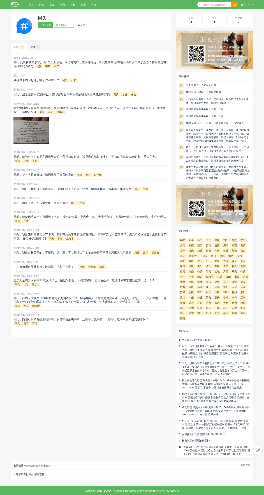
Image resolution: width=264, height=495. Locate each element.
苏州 (239, 255)
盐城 (217, 271)
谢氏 (191, 282)
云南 (243, 266)
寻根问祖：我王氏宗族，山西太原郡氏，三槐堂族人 (215, 123)
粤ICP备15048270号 (167, 490)
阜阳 (234, 313)
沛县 (199, 297)
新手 (191, 240)
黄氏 (208, 245)
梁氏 (191, 287)
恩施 (243, 302)
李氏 (243, 240)
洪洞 (225, 261)
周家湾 (36, 305)
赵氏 (204, 255)
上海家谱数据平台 (23, 474)
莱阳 (208, 282)
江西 (234, 245)
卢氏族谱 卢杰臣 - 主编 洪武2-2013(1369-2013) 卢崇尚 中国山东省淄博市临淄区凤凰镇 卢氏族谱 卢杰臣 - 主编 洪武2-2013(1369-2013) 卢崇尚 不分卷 (216, 410)
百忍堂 (210, 276)
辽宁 (243, 297)
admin (16, 57)
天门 (182, 297)
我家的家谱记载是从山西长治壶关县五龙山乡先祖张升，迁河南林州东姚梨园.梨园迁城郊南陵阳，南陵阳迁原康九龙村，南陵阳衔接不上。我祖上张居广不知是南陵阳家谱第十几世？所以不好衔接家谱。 (217, 172)
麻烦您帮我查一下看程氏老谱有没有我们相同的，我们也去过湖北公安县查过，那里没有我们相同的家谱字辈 (217, 158)
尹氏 (208, 297)
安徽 (182, 292)
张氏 (217, 240)
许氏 (199, 261)
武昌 (191, 302)
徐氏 (182, 271)
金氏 (225, 282)
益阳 (225, 287)
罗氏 (225, 271)
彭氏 (217, 266)
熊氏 (243, 292)
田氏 (217, 292)
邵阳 (228, 276)
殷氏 (217, 297)
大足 (26, 284)
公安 (217, 313)
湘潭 (234, 282)
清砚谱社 (39, 474)
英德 (191, 308)
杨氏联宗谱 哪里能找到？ (196, 440)
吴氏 (182, 245)
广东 (182, 287)
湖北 (182, 261)
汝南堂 (92, 266)
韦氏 (236, 276)
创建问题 (63, 24)
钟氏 (243, 271)
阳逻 (182, 318)
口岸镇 (98, 174)
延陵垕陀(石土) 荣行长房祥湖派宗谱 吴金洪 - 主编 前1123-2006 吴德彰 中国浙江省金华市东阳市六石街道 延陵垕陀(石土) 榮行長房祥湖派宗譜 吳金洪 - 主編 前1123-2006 (216, 450)
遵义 (26, 305)
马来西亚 (194, 255)
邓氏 (219, 276)
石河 (34, 323)
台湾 (225, 297)
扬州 (234, 292)
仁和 (73, 80)
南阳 (217, 287)
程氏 (234, 266)
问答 (41, 4)
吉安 (191, 276)
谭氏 (191, 250)
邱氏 (208, 308)
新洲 (243, 313)
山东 (243, 250)
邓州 (225, 292)
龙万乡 (70, 238)
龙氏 (217, 261)
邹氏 (208, 261)
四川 (213, 255)
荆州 (208, 313)
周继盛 (60, 112)
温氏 (245, 276)
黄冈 (50, 112)
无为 (234, 302)
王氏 (208, 240)
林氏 (222, 255)
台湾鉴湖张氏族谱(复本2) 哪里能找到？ (204, 434)
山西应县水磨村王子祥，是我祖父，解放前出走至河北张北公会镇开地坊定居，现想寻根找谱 (217, 100)
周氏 (39, 66)
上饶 (217, 308)
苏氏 (225, 308)
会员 (246, 4)
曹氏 (191, 261)
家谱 (83, 4)
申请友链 (245, 465)
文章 (52, 4)
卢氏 (208, 266)
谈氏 (191, 292)
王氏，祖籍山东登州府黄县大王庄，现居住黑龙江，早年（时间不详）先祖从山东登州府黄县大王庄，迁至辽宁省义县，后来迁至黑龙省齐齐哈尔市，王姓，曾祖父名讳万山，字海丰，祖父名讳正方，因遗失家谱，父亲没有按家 (216, 368)
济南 (199, 308)
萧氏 (225, 250)
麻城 (133, 94)
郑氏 (243, 282)
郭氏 (234, 250)
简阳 (26, 323)
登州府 (155, 252)
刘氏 (225, 240)
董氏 (199, 292)
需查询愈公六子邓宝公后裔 (201, 85)
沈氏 (182, 308)
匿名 (15, 75)
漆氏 (217, 302)
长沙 (182, 276)
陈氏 (234, 240)
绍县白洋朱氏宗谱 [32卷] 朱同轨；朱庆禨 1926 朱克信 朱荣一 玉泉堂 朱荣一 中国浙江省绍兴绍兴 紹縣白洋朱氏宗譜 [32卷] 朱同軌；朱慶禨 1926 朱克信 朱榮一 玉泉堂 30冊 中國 (215, 424)
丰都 (234, 308)
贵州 (182, 250)
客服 (93, 4)
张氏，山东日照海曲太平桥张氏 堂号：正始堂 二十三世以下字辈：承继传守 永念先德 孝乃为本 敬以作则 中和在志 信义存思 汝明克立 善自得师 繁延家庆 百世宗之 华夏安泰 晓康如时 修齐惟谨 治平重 (215, 351)
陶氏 (243, 308)
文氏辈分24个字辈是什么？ (197, 340)
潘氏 (208, 287)
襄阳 (199, 302)
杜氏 (208, 292)
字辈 (47, 66)
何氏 (199, 271)
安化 (234, 287)
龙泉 (182, 282)
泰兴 (88, 174)
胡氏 (199, 250)
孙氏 (217, 250)
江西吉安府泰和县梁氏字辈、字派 (205, 109)
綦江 (225, 313)
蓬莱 (243, 287)
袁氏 (199, 266)
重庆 (56, 66)
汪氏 (199, 245)
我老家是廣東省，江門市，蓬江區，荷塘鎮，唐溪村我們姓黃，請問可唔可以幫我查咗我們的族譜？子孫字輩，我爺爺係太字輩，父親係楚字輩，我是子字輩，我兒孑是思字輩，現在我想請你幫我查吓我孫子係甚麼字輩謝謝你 (217, 135)
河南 (191, 271)
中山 (191, 297)
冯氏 (182, 313)
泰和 (234, 297)
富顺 (59, 238)
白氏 (199, 240)
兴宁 (191, 313)
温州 (208, 302)
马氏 (234, 271)
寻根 (72, 4)
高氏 (243, 261)
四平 (145, 252)
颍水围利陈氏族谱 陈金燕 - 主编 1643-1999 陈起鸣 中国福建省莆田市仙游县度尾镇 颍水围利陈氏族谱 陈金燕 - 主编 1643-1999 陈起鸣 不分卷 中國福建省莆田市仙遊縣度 (216, 383)
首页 (31, 4)
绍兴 (199, 276)
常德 (199, 282)
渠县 (34, 160)
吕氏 (243, 245)
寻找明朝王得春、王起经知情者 (203, 92)
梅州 (102, 266)
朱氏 (208, 250)
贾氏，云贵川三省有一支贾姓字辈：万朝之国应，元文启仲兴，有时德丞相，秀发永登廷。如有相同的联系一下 (217, 148)
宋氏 (182, 255)
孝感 (124, 94)
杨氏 (191, 245)
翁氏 (199, 313)
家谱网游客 (19, 89)
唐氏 (217, 245)
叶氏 (208, 271)
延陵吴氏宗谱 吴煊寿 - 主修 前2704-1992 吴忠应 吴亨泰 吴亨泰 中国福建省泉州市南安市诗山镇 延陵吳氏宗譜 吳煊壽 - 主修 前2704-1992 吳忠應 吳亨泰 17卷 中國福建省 (216, 397)
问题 (18, 47)
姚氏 (191, 266)
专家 (62, 4)
